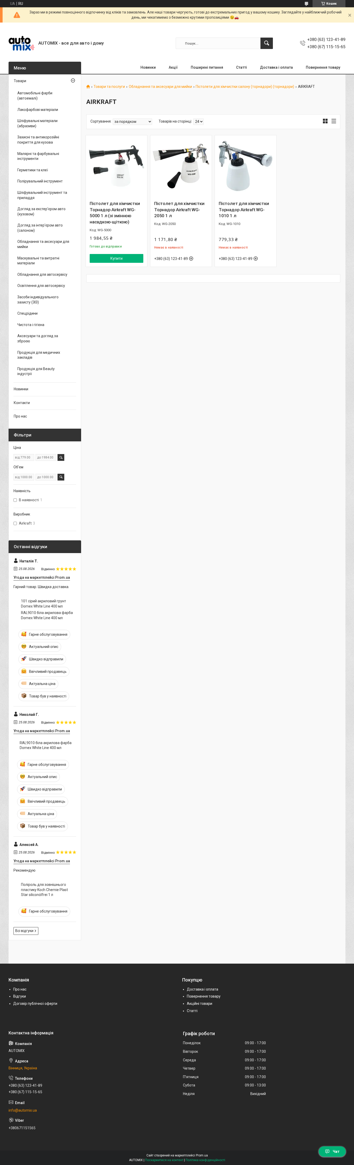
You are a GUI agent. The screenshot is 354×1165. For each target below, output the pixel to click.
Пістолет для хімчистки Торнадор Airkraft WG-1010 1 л (244, 209)
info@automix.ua (23, 1110)
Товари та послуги (109, 87)
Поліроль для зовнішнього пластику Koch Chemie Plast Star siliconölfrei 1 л (44, 889)
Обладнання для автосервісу (42, 274)
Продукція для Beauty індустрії (36, 371)
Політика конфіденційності (205, 1160)
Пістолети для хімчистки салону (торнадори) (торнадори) (245, 87)
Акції (173, 67)
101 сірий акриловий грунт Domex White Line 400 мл (43, 603)
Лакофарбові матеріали (37, 110)
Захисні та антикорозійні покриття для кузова (38, 139)
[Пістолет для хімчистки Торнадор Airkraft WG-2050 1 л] (181, 166)
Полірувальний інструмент (40, 181)
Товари (20, 81)
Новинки (148, 67)
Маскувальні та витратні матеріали (38, 260)
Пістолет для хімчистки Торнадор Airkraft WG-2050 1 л (179, 209)
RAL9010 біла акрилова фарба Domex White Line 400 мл (47, 615)
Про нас (20, 416)
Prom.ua (202, 1155)
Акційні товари (199, 1003)
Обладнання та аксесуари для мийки (160, 87)
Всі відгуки (24, 931)
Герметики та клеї (32, 170)
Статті (241, 67)
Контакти (22, 403)
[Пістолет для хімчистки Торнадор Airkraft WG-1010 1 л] (245, 166)
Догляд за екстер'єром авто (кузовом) (41, 211)
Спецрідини (27, 313)
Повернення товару (323, 67)
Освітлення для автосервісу (41, 286)
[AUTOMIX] (21, 43)
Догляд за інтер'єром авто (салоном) (40, 227)
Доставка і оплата (276, 67)
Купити (116, 258)
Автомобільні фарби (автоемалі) (34, 95)
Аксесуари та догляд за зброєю (37, 338)
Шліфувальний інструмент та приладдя (42, 195)
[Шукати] (266, 43)
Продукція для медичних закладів (38, 355)
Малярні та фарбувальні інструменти (38, 156)
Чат (336, 1151)
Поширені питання (207, 67)
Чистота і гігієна (30, 325)
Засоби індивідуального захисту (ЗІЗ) (38, 299)
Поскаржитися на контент (164, 1160)
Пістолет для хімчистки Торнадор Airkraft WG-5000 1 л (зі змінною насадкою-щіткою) (115, 212)
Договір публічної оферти (35, 1003)
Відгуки (19, 996)
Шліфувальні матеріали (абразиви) (37, 123)
